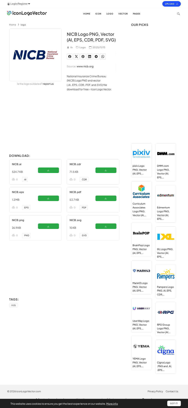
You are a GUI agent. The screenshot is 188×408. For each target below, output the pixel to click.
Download (48, 171)
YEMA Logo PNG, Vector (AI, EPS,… (140, 362)
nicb (13, 305)
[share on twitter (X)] (76, 56)
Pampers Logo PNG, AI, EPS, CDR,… (165, 290)
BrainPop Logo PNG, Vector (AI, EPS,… (141, 249)
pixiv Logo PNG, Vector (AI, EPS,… (140, 169)
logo (23, 24)
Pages (136, 13)
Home (12, 24)
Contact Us (172, 391)
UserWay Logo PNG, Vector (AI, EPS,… (141, 324)
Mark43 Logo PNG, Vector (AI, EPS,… (140, 287)
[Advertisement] (64, 126)
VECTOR (123, 13)
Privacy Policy (155, 391)
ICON (98, 13)
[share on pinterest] (83, 56)
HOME (86, 13)
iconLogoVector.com (28, 391)
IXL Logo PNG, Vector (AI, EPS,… (165, 253)
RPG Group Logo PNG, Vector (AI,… (164, 328)
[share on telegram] (96, 56)
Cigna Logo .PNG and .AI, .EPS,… (164, 366)
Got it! (174, 403)
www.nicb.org (85, 66)
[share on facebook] (70, 56)
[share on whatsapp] (103, 56)
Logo (82, 47)
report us (48, 83)
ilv (71, 47)
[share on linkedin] (90, 56)
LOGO (109, 13)
